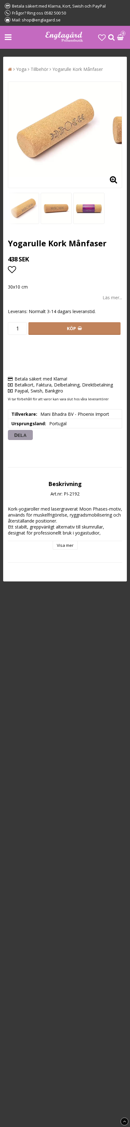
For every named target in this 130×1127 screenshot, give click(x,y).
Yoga (21, 69)
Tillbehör (39, 69)
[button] (102, 37)
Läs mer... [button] (112, 297)
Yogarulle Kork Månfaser (77, 69)
